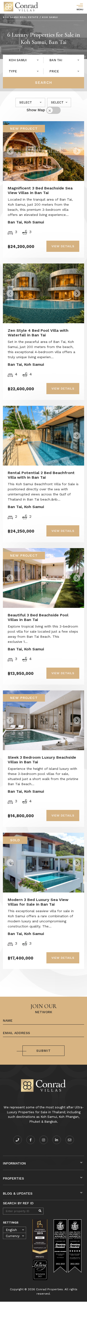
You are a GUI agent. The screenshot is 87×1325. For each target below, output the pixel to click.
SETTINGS (10, 1222)
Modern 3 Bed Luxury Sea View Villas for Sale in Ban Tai (38, 902)
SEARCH (43, 82)
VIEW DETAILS (62, 246)
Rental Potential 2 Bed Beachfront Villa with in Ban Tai (41, 475)
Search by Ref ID (18, 1203)
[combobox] (23, 60)
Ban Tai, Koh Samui (26, 222)
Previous (20, 149)
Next (69, 149)
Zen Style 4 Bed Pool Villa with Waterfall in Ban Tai (38, 332)
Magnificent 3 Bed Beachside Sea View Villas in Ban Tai (40, 190)
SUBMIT (43, 1051)
